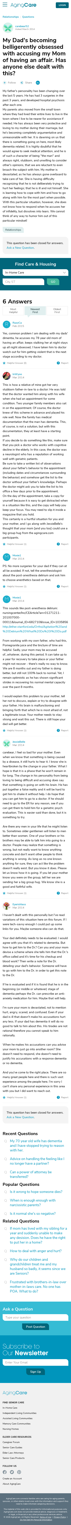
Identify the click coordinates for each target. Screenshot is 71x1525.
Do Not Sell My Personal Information (36, 1519)
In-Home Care (10, 1407)
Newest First (35, 310)
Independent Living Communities (19, 1413)
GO (53, 282)
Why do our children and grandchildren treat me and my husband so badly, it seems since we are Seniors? (38, 1266)
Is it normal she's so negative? (32, 1213)
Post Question (35, 1327)
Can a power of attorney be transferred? (31, 1174)
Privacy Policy (60, 1517)
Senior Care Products (14, 1458)
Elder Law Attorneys (13, 1452)
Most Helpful (13, 310)
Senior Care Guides (12, 1447)
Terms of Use (45, 1517)
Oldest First (57, 310)
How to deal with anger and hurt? (35, 1251)
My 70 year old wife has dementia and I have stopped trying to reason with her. (37, 1146)
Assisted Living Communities (18, 1418)
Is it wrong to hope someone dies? (36, 1191)
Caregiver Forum (11, 1442)
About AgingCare (11, 1483)
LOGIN (62, 5)
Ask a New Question (20, 248)
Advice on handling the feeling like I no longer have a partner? (37, 1161)
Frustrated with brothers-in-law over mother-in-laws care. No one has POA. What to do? (38, 1287)
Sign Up (35, 1372)
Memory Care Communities (17, 1423)
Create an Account (12, 1478)
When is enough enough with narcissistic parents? (33, 1202)
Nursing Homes (11, 1429)
